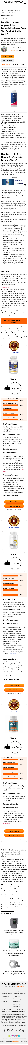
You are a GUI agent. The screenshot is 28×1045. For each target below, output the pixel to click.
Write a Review (7, 56)
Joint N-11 (14, 711)
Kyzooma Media (15, 1041)
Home (2, 10)
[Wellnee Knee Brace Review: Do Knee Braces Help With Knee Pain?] (14, 969)
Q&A (22, 65)
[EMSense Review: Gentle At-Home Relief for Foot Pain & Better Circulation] (14, 928)
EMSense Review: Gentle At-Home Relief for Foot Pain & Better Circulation (14, 932)
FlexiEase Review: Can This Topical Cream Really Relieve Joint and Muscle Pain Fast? (14, 953)
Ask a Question (7, 60)
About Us (3, 999)
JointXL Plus (14, 352)
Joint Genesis (14, 528)
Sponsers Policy (17, 999)
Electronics (4, 991)
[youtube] (23, 1030)
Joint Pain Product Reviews (8, 12)
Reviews (15, 65)
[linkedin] (16, 1030)
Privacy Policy (16, 1006)
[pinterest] (12, 1030)
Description (6, 65)
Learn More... (13, 654)
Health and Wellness (12, 10)
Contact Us (4, 1001)
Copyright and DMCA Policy (20, 993)
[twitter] (20, 1030)
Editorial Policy (16, 1001)
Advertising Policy (17, 991)
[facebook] (5, 1030)
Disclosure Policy (17, 1004)
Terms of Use (16, 996)
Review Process (5, 996)
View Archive (5, 287)
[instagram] (8, 1030)
